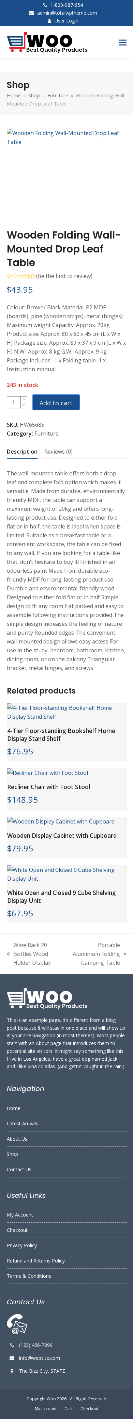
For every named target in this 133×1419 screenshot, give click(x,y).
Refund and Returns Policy (36, 1260)
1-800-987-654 (66, 5)
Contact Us (19, 1169)
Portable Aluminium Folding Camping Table (94, 954)
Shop (12, 1154)
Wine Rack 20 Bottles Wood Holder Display (29, 954)
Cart (68, 1409)
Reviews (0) (58, 451)
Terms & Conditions (29, 1276)
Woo (51, 1399)
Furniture (46, 433)
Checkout (17, 1230)
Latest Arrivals (22, 1123)
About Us (17, 1139)
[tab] (22, 451)
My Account (20, 1214)
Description (22, 451)
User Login (66, 20)
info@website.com (39, 1358)
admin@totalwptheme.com (67, 13)
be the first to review (64, 276)
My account (46, 1409)
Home (13, 1108)
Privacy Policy (22, 1245)
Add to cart (56, 403)
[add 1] (23, 399)
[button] (123, 42)
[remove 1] (23, 405)
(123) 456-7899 (36, 1345)
